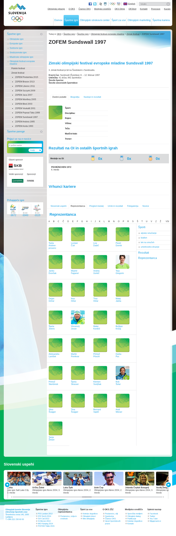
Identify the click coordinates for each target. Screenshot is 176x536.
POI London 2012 (45, 514)
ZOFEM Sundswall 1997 (26, 117)
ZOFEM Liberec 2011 (25, 86)
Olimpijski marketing (139, 20)
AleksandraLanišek (54, 355)
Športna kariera (161, 20)
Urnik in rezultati (115, 206)
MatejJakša (118, 299)
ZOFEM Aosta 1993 (24, 126)
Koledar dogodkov (90, 514)
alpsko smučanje (149, 233)
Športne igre (71, 20)
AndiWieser (119, 410)
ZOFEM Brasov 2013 (25, 81)
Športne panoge (16, 131)
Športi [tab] (141, 227)
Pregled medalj (96, 206)
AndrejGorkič (96, 272)
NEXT (168, 484)
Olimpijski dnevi (89, 516)
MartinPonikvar (75, 355)
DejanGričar (51, 299)
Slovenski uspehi (59, 206)
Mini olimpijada (89, 519)
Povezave (155, 9)
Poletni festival (18, 68)
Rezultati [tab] (143, 252)
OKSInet (132, 9)
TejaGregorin (120, 272)
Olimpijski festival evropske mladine (22, 62)
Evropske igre (16, 43)
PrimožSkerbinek (53, 383)
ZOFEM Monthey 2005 (25, 99)
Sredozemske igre (18, 52)
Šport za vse (119, 20)
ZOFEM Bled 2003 (23, 104)
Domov (58, 20)
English (131, 4)
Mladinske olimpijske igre (21, 57)
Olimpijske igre (17, 39)
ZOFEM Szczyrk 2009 (25, 90)
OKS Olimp (120, 9)
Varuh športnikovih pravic (112, 522)
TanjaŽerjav (51, 438)
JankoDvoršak (52, 272)
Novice (145, 206)
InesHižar (73, 299)
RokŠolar (118, 383)
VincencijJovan (75, 327)
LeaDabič (96, 244)
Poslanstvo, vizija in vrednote (68, 517)
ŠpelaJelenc (52, 327)
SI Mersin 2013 (44, 521)
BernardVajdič (97, 410)
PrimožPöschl (96, 355)
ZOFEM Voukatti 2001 (25, 108)
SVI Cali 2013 (43, 519)
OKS (59, 34)
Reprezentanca (78, 206)
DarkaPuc (118, 355)
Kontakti (143, 9)
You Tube (154, 519)
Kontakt (130, 524)
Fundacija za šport (101, 4)
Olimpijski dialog (134, 516)
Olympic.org (113, 4)
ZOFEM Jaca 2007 (23, 95)
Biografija (74, 97)
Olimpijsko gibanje (56, 9)
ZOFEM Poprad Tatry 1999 (27, 112)
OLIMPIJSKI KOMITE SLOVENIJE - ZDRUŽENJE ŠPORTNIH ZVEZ (17, 13)
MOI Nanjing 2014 (45, 524)
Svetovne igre (16, 48)
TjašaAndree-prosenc (52, 245)
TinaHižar (95, 299)
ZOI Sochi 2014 (44, 516)
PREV (8, 484)
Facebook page (90, 4)
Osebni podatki (59, 97)
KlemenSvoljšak (97, 383)
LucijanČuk (74, 244)
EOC (118, 4)
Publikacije (131, 519)
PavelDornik (119, 244)
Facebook (154, 514)
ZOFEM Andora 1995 (25, 121)
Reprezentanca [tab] (147, 258)
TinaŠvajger (74, 410)
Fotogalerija (132, 206)
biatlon (144, 238)
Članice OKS (85, 9)
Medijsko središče (102, 9)
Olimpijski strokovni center (95, 20)
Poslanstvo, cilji (111, 514)
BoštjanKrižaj (119, 327)
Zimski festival (17, 73)
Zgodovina (109, 516)
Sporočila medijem (134, 514)
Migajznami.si (155, 521)
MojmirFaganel (75, 272)
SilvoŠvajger (52, 410)
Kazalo (167, 9)
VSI (167, 221)
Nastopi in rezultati (92, 97)
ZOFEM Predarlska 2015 (26, 77)
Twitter (95, 4)
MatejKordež (96, 327)
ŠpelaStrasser (75, 383)
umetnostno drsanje (150, 247)
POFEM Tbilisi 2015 (46, 526)
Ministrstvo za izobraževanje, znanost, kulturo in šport (105, 4)
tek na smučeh (147, 242)
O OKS (72, 9)
